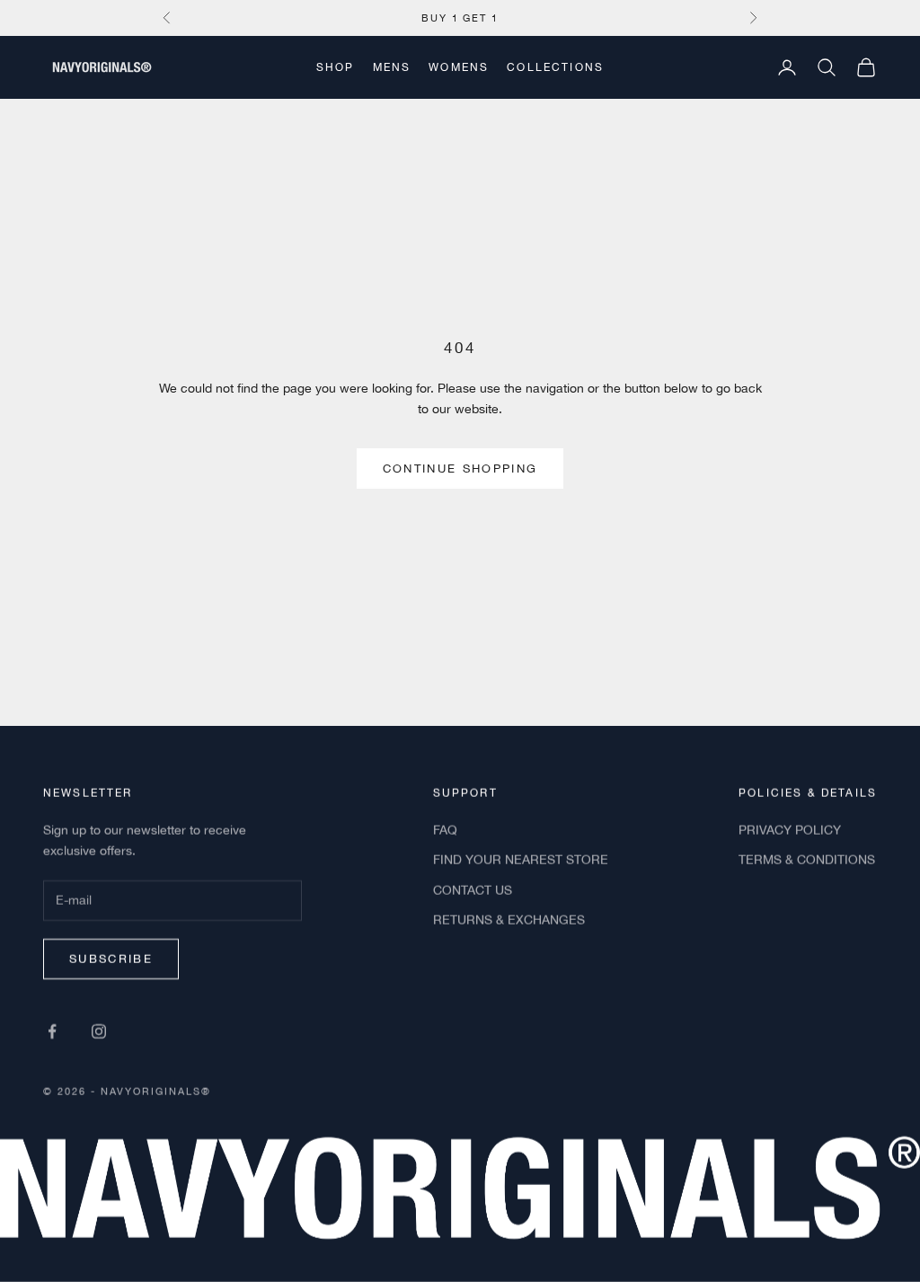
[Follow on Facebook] (52, 1030)
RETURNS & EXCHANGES (509, 919)
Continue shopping (460, 468)
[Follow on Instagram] (99, 1030)
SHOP (335, 67)
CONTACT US (472, 889)
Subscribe (111, 959)
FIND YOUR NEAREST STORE (520, 860)
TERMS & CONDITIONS (807, 860)
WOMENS (459, 67)
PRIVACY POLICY (790, 830)
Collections (555, 67)
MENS (392, 67)
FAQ (445, 830)
